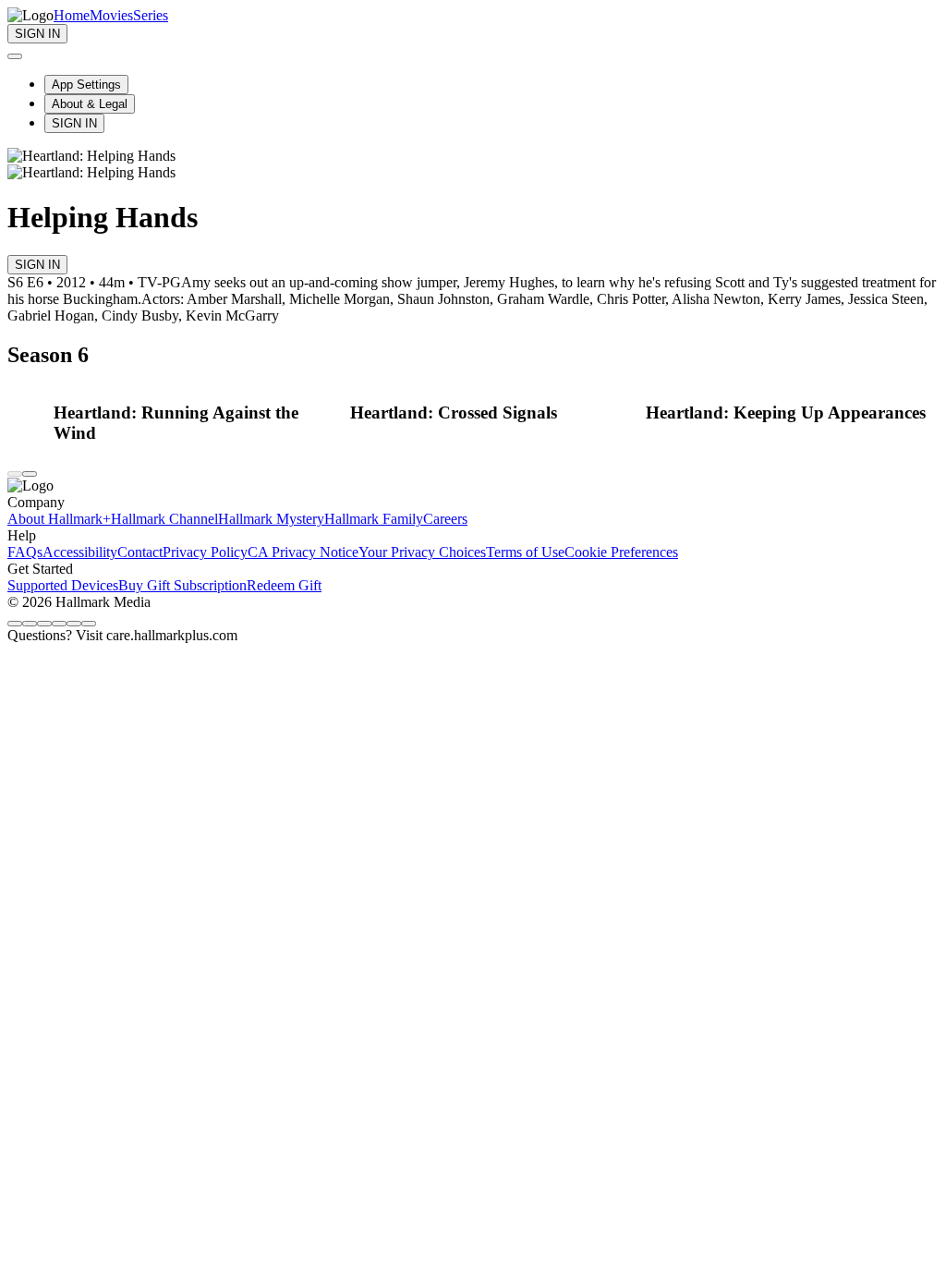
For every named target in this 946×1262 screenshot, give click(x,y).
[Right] (29, 474)
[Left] (14, 474)
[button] (197, 423)
